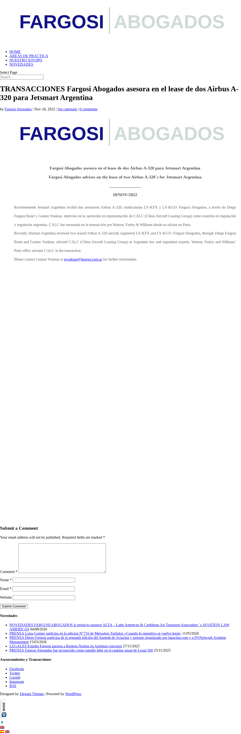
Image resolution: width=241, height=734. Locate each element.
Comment (8, 572)
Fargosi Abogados (18, 109)
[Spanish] (2, 732)
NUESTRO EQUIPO (25, 60)
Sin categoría (67, 109)
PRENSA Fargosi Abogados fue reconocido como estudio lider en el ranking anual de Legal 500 (81, 650)
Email (6, 589)
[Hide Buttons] (2, 723)
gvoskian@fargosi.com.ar (83, 259)
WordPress (73, 694)
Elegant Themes (32, 694)
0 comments (88, 109)
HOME (15, 52)
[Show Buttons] (3, 718)
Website (6, 597)
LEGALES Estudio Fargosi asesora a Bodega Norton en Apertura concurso (65, 646)
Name (6, 580)
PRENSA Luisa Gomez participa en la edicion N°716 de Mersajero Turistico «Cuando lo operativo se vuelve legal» (95, 633)
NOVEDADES (21, 64)
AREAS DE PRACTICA (28, 56)
